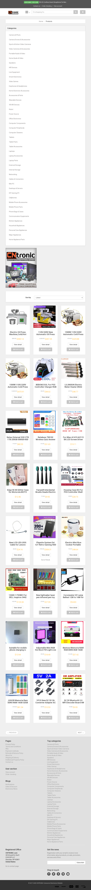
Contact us (36, 6)
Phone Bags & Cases (16, 212)
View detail (18, 344)
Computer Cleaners (16, 132)
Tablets (11, 137)
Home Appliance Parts (17, 239)
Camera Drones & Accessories (19, 40)
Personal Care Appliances (18, 230)
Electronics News (11, 789)
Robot (11, 109)
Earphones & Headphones (18, 86)
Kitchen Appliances (15, 221)
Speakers (12, 63)
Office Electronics (15, 119)
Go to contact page (12, 866)
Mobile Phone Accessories (18, 202)
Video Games (13, 81)
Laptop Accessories (16, 156)
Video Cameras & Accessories (19, 49)
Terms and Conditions (13, 746)
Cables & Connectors (16, 179)
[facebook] (48, 874)
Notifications (10, 784)
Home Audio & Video (16, 58)
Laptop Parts (13, 160)
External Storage (15, 165)
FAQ (7, 749)
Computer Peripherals (16, 128)
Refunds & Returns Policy (14, 753)
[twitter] (53, 874)
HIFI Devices (13, 67)
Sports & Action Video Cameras (20, 44)
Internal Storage (14, 170)
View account (58, 6)
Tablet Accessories (15, 146)
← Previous (11, 732)
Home (41, 21)
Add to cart (19, 349)
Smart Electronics (15, 77)
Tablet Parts (13, 142)
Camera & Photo (15, 35)
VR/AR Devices (14, 105)
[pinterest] (63, 874)
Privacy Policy (10, 744)
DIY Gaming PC (14, 193)
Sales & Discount (11, 787)
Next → (81, 732)
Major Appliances (15, 235)
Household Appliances (17, 225)
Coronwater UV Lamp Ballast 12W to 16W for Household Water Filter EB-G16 (73, 598)
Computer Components (17, 123)
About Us (9, 755)
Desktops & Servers (16, 188)
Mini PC (11, 184)
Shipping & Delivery (12, 758)
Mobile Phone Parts (16, 207)
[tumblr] (58, 874)
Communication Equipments (19, 216)
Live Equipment (14, 72)
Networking (13, 174)
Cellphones (13, 198)
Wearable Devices (15, 100)
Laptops (12, 151)
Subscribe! (80, 862)
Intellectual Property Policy (15, 760)
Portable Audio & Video (17, 53)
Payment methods (12, 751)
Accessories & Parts (16, 95)
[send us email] (68, 874)
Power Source (14, 114)
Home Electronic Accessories (19, 91)
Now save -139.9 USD (31, 2)
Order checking (47, 6)
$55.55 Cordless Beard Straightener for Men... (53, 2)
